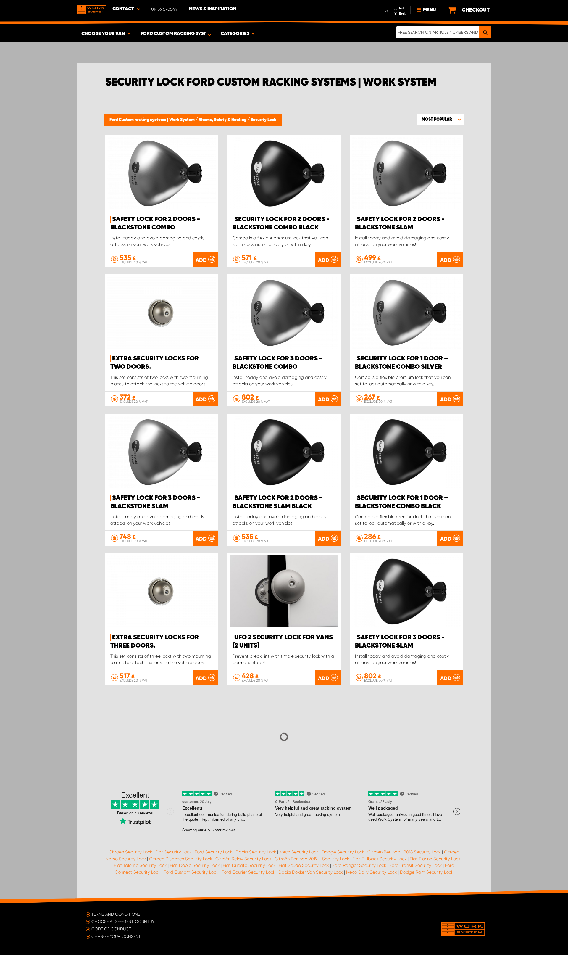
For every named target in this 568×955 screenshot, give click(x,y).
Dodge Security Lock (343, 852)
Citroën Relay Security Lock (243, 858)
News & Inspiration (212, 9)
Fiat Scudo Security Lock (304, 865)
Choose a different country (122, 921)
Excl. (402, 13)
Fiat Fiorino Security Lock (435, 858)
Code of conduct (111, 929)
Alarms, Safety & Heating (223, 120)
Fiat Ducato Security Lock (249, 865)
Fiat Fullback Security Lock (379, 858)
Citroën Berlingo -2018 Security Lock (404, 852)
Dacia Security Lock (255, 852)
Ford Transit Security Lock (415, 865)
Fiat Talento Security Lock (140, 865)
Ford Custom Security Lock (191, 872)
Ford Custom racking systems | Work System (152, 120)
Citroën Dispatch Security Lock (180, 858)
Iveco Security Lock (298, 852)
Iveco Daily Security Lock (371, 872)
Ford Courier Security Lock (248, 872)
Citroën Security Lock (130, 852)
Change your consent (116, 936)
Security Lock (263, 120)
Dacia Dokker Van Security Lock (310, 872)
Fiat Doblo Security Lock (195, 865)
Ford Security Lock (213, 852)
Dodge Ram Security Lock (426, 872)
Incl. (402, 8)
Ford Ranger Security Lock (359, 865)
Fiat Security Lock (173, 852)
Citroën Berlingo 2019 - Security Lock (312, 858)
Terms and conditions (115, 914)
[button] (440, 119)
